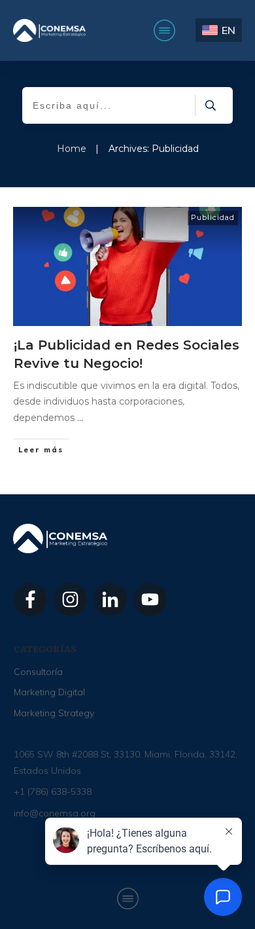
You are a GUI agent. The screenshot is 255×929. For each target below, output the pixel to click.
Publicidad (213, 217)
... (80, 418)
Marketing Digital (49, 692)
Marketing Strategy (54, 713)
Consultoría (38, 672)
